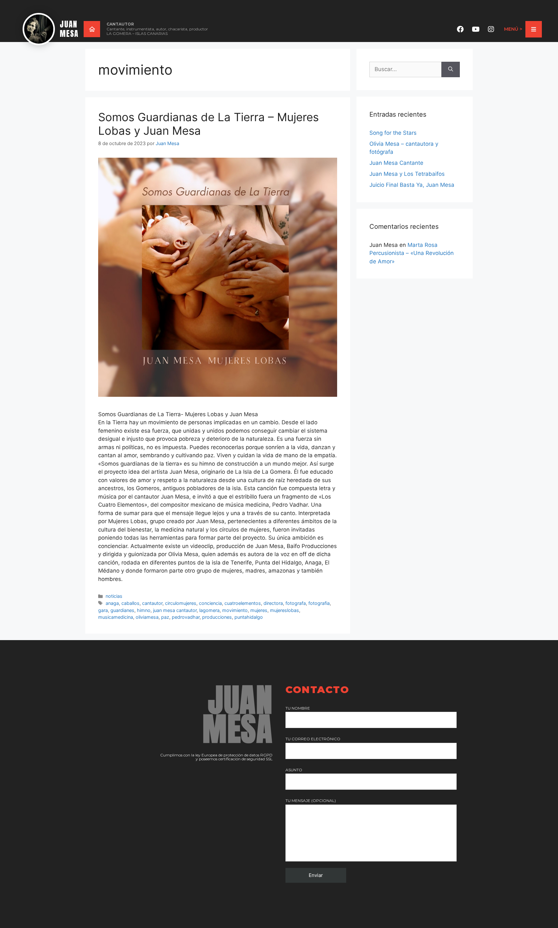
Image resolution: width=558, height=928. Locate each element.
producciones (217, 617)
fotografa (295, 603)
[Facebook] (460, 29)
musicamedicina (115, 617)
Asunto (293, 769)
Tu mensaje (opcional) (310, 800)
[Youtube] (475, 29)
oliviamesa (147, 617)
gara (103, 610)
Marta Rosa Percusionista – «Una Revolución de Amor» (411, 253)
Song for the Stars (393, 133)
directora (273, 603)
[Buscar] (450, 69)
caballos (130, 603)
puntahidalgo (248, 617)
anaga (112, 603)
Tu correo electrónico (312, 738)
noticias (114, 596)
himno (143, 610)
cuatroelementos (242, 603)
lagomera (209, 610)
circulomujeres (180, 603)
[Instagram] (491, 29)
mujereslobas (284, 610)
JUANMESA (69, 28)
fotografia (319, 603)
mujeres (258, 610)
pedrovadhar (186, 617)
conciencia (210, 603)
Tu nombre (297, 708)
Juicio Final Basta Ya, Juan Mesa (411, 185)
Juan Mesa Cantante (396, 163)
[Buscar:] (405, 69)
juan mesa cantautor (175, 610)
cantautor (152, 603)
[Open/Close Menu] (533, 29)
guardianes (122, 610)
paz (165, 617)
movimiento (235, 610)
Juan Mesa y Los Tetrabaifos (407, 174)
